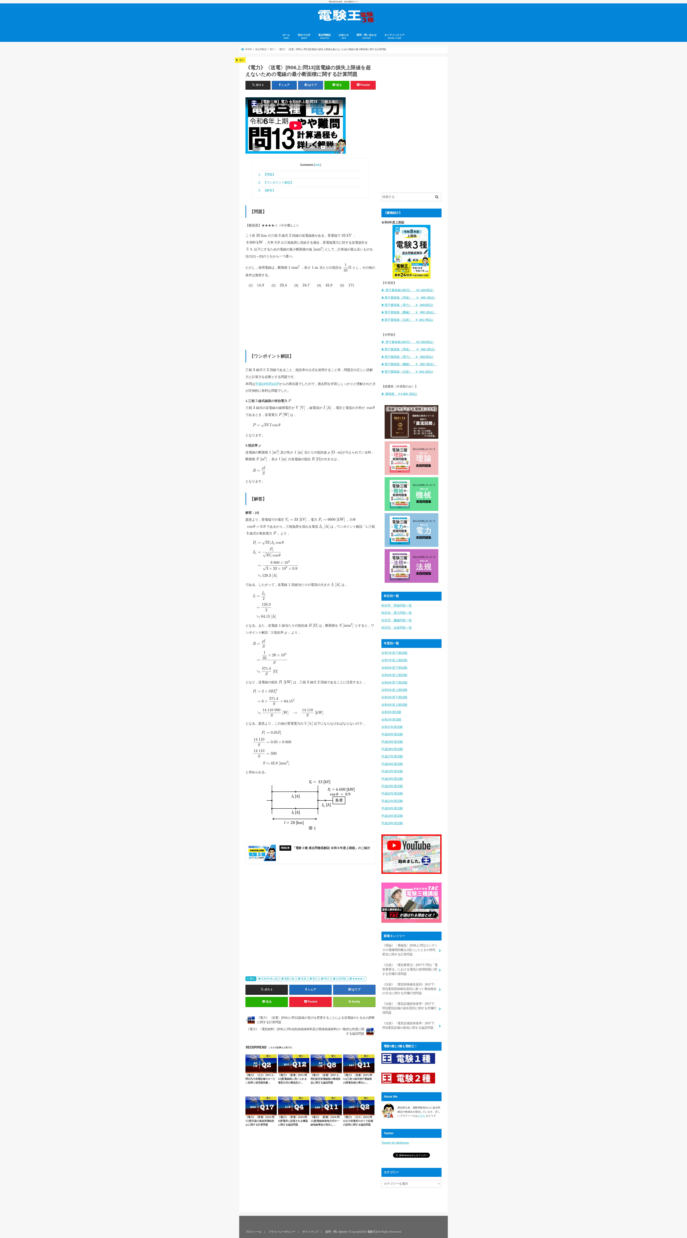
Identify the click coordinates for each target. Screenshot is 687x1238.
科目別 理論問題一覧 (396, 605)
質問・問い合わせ (367, 36)
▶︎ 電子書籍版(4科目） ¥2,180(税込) (407, 290)
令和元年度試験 (392, 727)
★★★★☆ (358, 978)
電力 (252, 978)
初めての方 (304, 36)
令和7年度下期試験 (394, 653)
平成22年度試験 (392, 793)
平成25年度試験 (392, 771)
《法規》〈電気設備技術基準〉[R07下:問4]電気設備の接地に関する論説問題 (408, 1025)
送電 (303, 978)
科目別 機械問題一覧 (396, 620)
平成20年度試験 (392, 808)
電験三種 (289, 978)
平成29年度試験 (392, 742)
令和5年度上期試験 (394, 690)
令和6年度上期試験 (394, 675)
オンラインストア (394, 36)
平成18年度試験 (392, 823)
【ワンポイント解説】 (276, 182)
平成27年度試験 (392, 756)
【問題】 (267, 174)
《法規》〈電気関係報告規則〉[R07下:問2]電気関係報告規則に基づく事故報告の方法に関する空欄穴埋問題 (409, 989)
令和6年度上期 (269, 978)
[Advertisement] (310, 317)
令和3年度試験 (391, 712)
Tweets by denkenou (395, 1142)
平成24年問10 (265, 384)
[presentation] (261, 235)
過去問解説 (324, 36)
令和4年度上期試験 (394, 705)
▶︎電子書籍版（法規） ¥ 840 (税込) (407, 320)
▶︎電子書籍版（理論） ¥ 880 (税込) (408, 297)
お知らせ (344, 36)
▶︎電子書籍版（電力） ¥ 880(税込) (407, 305)
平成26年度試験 (392, 764)
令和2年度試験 (391, 719)
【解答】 (267, 190)
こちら (421, 1115)
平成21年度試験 (392, 801)
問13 (326, 978)
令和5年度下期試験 (394, 682)
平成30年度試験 (392, 734)
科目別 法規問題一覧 (396, 627)
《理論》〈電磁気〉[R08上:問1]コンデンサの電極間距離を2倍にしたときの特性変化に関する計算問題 (410, 950)
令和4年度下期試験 (394, 697)
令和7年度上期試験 (394, 660)
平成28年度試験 (392, 749)
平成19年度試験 (392, 816)
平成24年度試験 (392, 779)
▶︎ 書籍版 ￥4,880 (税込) (399, 394)
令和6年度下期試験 (394, 668)
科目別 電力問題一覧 (396, 613)
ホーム (286, 36)
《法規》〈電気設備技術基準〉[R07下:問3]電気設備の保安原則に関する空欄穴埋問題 (409, 1008)
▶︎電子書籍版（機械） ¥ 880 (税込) (409, 312)
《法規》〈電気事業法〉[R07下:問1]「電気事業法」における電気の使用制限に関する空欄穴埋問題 (410, 969)
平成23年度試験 (392, 786)
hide (317, 164)
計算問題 (341, 978)
